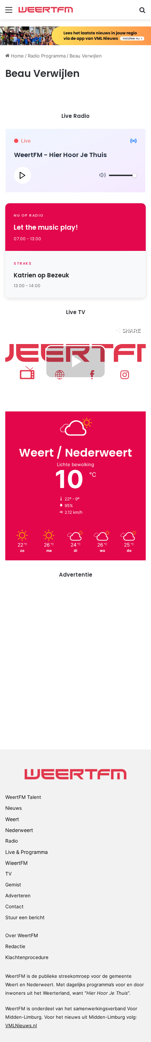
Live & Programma (26, 852)
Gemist (13, 884)
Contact (14, 906)
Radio (11, 841)
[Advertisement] (75, 663)
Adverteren (18, 895)
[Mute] (102, 175)
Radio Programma (47, 56)
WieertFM (16, 863)
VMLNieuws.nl (21, 1025)
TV (8, 874)
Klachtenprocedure (26, 957)
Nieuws (13, 808)
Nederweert (19, 830)
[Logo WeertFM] (46, 9)
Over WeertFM (21, 935)
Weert (12, 819)
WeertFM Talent (23, 797)
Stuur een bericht (25, 917)
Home (16, 56)
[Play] (22, 175)
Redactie (15, 946)
